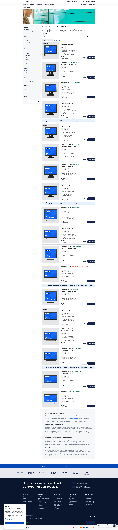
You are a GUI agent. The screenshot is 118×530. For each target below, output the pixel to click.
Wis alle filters (57, 40)
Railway (40, 505)
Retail (39, 501)
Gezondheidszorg (41, 508)
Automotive (40, 504)
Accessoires (25, 499)
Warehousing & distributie (43, 498)
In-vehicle (56, 499)
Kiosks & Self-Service (58, 498)
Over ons (79, 1)
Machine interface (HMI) (59, 501)
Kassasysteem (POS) (58, 504)
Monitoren (25, 496)
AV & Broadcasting (42, 507)
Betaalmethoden (72, 499)
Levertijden (71, 498)
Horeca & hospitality (42, 502)
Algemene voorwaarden (90, 502)
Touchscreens (25, 498)
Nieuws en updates (88, 498)
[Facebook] (90, 517)
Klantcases (87, 496)
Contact (83, 1)
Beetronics (27, 1)
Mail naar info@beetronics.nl (81, 486)
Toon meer (44, 33)
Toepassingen (39, 4)
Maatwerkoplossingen (49, 4)
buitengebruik (75, 442)
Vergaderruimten (57, 507)
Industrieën (32, 4)
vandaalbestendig (75, 418)
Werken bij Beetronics (89, 501)
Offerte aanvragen (70, 1)
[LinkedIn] (92, 517)
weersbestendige (49, 442)
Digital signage (57, 505)
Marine (39, 499)
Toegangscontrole (57, 510)
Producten (25, 4)
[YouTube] (94, 517)
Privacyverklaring (88, 504)
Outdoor (55, 496)
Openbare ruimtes (57, 502)
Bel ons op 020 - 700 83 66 (81, 482)
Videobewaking (57, 508)
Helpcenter (75, 1)
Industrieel (40, 496)
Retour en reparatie (73, 501)
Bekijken (84, 57)
